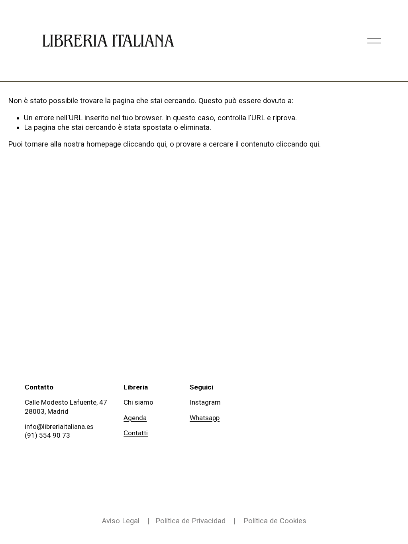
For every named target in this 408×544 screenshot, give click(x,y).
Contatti (136, 433)
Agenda (135, 418)
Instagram (205, 402)
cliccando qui (144, 144)
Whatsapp (205, 418)
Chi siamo (138, 402)
